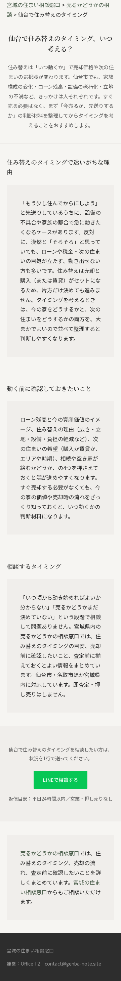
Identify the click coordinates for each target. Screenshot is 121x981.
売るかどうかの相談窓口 (49, 853)
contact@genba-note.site (73, 963)
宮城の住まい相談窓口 (34, 5)
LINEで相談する (60, 779)
